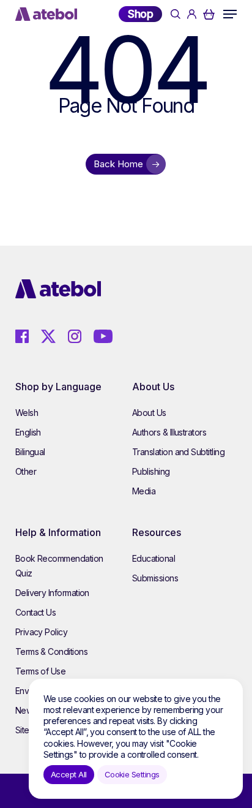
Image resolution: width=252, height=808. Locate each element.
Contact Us (35, 612)
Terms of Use (40, 671)
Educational (153, 558)
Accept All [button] (69, 774)
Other (25, 471)
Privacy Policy (41, 632)
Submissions (155, 578)
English (28, 432)
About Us (149, 412)
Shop (140, 13)
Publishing (151, 471)
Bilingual (30, 452)
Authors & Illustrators (169, 432)
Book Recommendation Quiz (59, 565)
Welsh (26, 412)
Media (143, 491)
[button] (230, 14)
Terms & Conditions (51, 651)
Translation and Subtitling (178, 452)
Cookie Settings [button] (132, 774)
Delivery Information (52, 592)
